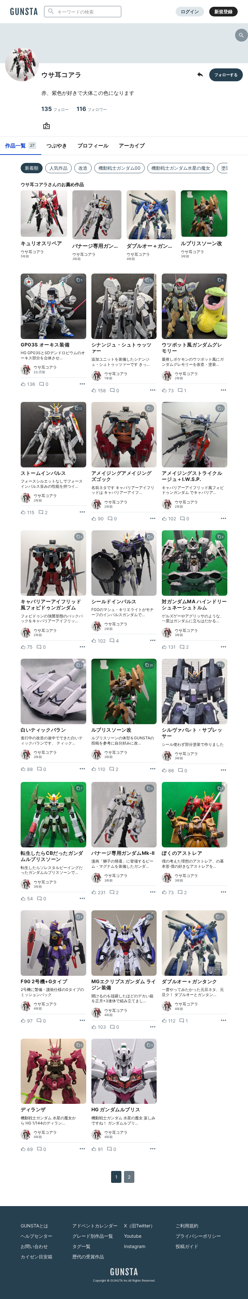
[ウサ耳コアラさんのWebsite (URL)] (47, 126)
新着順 (31, 168)
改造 (83, 168)
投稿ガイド (187, 1246)
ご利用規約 (187, 1225)
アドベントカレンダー (95, 1225)
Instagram (134, 1246)
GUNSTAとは (34, 1225)
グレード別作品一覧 (92, 1236)
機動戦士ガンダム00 (119, 168)
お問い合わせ (34, 1246)
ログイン (190, 11)
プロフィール (93, 145)
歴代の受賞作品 (88, 1256)
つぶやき (56, 145)
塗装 (225, 168)
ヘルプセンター (36, 1236)
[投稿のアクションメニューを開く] (82, 384)
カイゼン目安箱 (36, 1256)
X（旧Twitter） (139, 1225)
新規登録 (223, 11)
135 (55, 108)
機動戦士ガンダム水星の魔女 (180, 168)
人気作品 (58, 168)
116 (92, 108)
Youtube (132, 1236)
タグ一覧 (81, 1246)
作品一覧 (20, 145)
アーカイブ (132, 145)
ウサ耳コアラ (32, 252)
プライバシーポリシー (198, 1236)
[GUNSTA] (23, 12)
